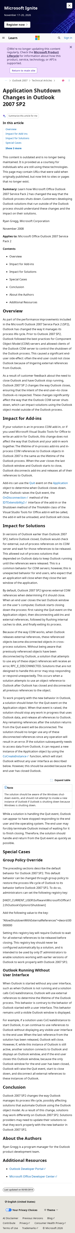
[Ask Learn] (63, 80)
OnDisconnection (14, 497)
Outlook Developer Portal (26, 1169)
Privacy (24, 1223)
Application (60, 483)
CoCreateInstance (14, 756)
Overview (11, 129)
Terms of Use (10, 1228)
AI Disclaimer (10, 1218)
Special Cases (13, 142)
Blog (49, 1218)
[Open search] (59, 38)
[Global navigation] (3, 38)
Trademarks (29, 1228)
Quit (32, 483)
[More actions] (69, 80)
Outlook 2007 (20, 80)
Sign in (68, 37)
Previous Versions (32, 1218)
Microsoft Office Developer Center (32, 1176)
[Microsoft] (37, 38)
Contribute (9, 1223)
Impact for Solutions (17, 138)
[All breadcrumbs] (6, 80)
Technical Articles (42, 80)
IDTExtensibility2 (14, 502)
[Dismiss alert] (69, 5)
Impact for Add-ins (17, 133)
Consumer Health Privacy (49, 1223)
